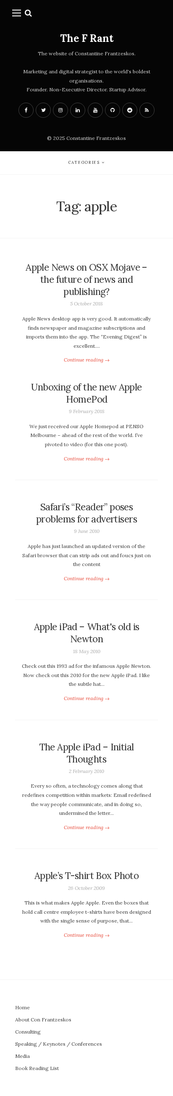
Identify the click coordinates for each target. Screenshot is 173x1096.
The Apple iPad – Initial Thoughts (86, 753)
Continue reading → (87, 360)
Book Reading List (37, 1068)
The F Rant (86, 38)
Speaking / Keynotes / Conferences (58, 1044)
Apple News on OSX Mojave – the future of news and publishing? (86, 279)
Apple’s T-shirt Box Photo (86, 875)
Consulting (28, 1032)
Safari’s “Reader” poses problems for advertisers (86, 513)
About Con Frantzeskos (43, 1019)
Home (22, 1007)
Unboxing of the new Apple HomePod (86, 393)
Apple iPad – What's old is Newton (86, 633)
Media (22, 1056)
